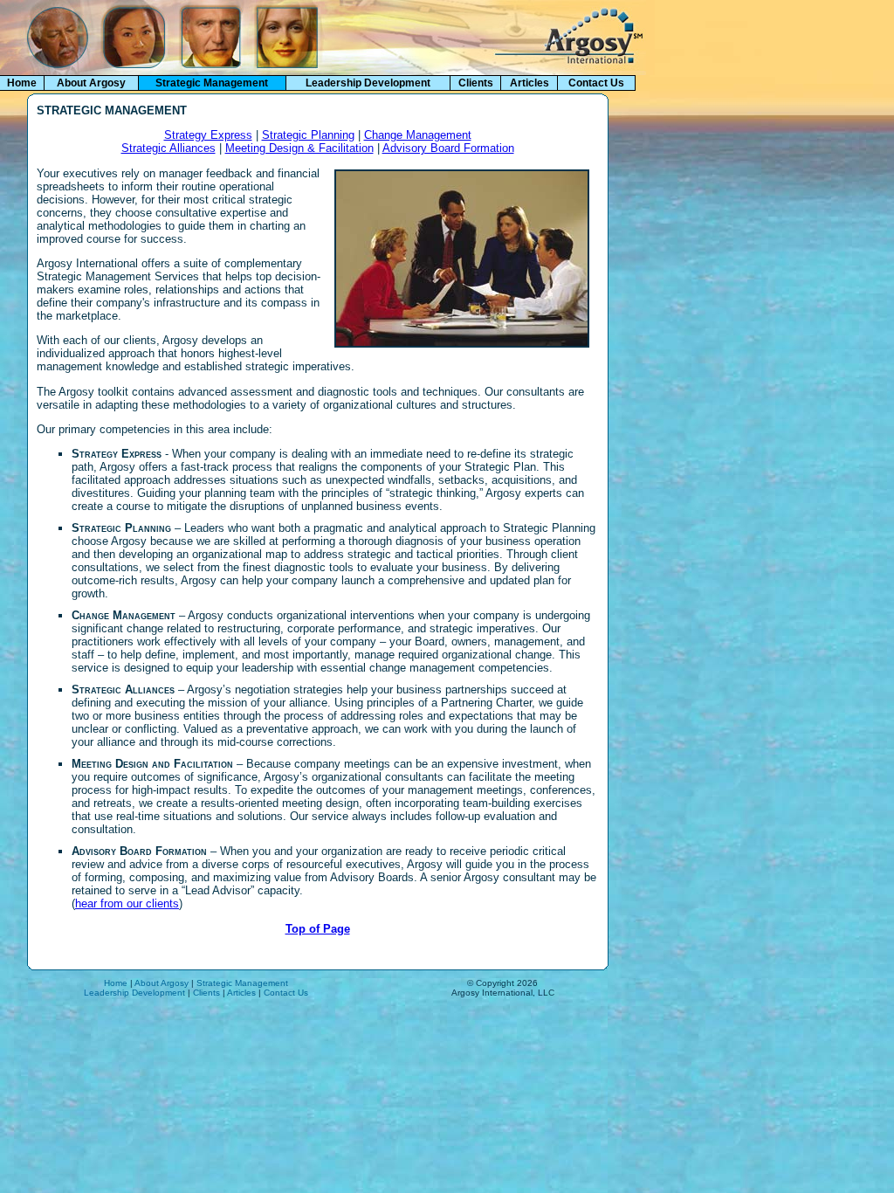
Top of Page (317, 928)
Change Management (417, 134)
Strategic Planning (308, 134)
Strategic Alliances (168, 148)
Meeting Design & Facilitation (299, 148)
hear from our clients (127, 903)
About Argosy (91, 83)
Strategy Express (208, 134)
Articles (529, 83)
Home (22, 83)
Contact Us (596, 83)
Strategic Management (242, 983)
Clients (475, 83)
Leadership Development (368, 83)
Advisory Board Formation (448, 148)
